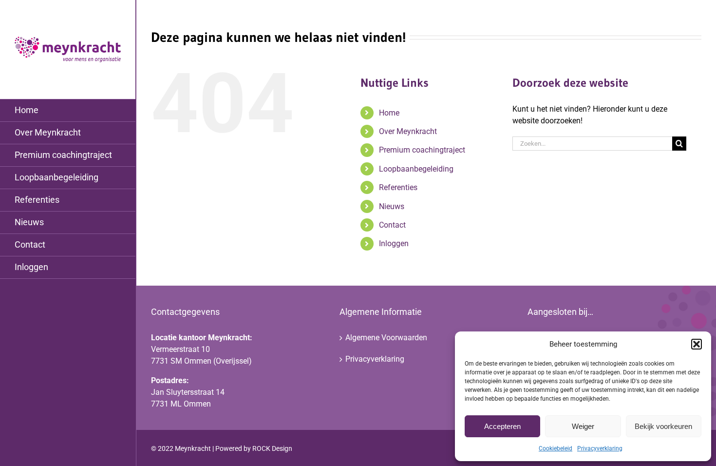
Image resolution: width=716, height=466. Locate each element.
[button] (696, 344)
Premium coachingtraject (422, 150)
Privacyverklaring (599, 448)
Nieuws (391, 206)
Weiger (583, 426)
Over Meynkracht (408, 131)
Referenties (398, 187)
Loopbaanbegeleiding (416, 169)
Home (389, 112)
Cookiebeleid (555, 448)
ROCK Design (272, 448)
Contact (392, 225)
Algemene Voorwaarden (386, 337)
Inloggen (394, 243)
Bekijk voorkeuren (663, 426)
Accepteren (502, 426)
